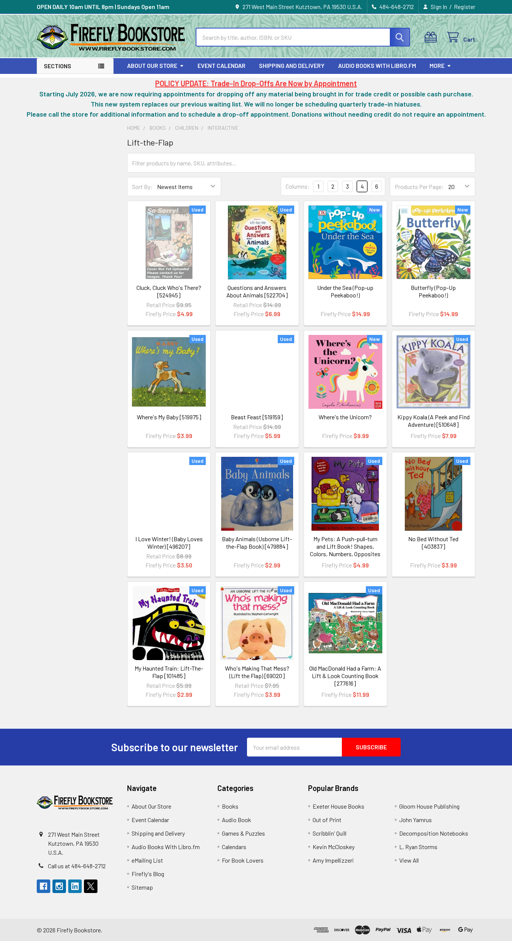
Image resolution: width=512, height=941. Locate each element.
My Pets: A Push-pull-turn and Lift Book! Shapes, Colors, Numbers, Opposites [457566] (345, 550)
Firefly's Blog (148, 873)
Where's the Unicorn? (345, 416)
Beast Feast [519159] (257, 416)
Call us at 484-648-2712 (77, 865)
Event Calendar (222, 65)
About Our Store (152, 65)
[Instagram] (59, 886)
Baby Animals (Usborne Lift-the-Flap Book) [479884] (257, 542)
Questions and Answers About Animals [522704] (257, 291)
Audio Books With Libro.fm (377, 65)
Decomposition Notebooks (433, 833)
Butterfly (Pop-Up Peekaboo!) (433, 291)
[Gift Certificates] (432, 37)
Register (464, 6)
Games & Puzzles (243, 833)
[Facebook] (43, 886)
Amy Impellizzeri (333, 860)
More (437, 65)
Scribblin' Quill (329, 833)
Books (230, 806)
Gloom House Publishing (429, 806)
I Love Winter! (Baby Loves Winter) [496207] (169, 542)
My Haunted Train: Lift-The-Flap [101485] (169, 672)
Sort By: (142, 186)
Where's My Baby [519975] (169, 416)
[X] (90, 886)
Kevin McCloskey (334, 846)
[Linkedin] (75, 886)
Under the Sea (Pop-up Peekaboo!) (345, 291)
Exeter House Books (338, 806)
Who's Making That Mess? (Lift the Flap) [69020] (257, 672)
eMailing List (147, 860)
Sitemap (142, 887)
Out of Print (327, 819)
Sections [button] (57, 65)
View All (409, 860)
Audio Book (236, 819)
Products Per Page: (419, 186)
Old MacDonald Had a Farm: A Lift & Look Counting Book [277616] (345, 676)
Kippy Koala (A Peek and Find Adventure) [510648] (433, 420)
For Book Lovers (242, 860)
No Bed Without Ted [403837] (433, 542)
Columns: (298, 186)
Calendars (234, 846)
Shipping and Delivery (292, 65)
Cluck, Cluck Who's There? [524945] (168, 291)
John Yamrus (415, 819)
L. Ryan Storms (418, 846)
